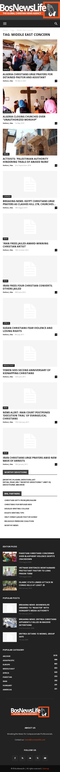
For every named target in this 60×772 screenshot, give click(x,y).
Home (5, 30)
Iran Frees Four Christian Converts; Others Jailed (28, 287)
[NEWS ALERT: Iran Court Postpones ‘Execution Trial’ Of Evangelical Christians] (30, 395)
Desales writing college (16, 508)
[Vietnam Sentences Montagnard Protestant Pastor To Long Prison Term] (10, 571)
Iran (5, 239)
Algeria (7, 112)
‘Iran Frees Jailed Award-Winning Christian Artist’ (25, 245)
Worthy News (11, 525)
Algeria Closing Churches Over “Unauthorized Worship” (24, 118)
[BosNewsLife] (30, 10)
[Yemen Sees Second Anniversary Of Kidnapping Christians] (30, 353)
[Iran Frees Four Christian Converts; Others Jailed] (30, 269)
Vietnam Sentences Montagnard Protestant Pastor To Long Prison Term (37, 570)
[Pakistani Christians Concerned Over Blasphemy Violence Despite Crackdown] (10, 556)
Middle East (9, 365)
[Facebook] (15, 758)
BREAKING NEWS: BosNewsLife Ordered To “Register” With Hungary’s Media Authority (34, 607)
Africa (6, 69)
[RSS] (22, 758)
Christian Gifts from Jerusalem (20, 500)
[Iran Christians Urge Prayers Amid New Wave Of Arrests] (30, 441)
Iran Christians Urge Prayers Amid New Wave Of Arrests (30, 459)
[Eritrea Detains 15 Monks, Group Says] (10, 637)
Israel (6, 154)
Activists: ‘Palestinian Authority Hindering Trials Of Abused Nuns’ (26, 160)
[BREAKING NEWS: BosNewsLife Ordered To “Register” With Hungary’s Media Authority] (10, 608)
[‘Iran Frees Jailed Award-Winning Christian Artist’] (30, 226)
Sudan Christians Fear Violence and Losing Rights (27, 329)
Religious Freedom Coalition (19, 521)
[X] (37, 758)
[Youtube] (45, 758)
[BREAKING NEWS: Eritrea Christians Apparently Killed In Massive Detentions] (10, 622)
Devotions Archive (14, 484)
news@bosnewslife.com (35, 739)
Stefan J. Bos (8, 81)
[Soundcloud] (30, 758)
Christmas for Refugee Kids (18, 504)
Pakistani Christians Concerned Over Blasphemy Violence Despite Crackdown (37, 556)
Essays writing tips (14, 513)
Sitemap (46, 768)
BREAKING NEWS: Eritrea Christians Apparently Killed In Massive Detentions (37, 622)
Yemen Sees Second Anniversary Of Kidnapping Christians (27, 372)
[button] (4, 23)
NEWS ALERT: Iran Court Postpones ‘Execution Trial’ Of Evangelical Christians (26, 415)
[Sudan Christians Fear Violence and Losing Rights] (30, 311)
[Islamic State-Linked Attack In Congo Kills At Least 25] (10, 585)
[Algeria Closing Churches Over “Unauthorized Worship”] (30, 99)
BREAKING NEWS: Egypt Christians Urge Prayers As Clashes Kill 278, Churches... (29, 203)
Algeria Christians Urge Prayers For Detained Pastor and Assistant (28, 76)
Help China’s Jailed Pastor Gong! (20, 517)
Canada (7, 196)
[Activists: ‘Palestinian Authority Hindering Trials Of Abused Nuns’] (30, 142)
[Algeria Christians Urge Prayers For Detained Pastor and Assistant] (30, 55)
